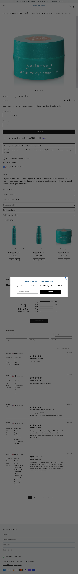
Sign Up (50, 292)
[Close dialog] (65, 278)
